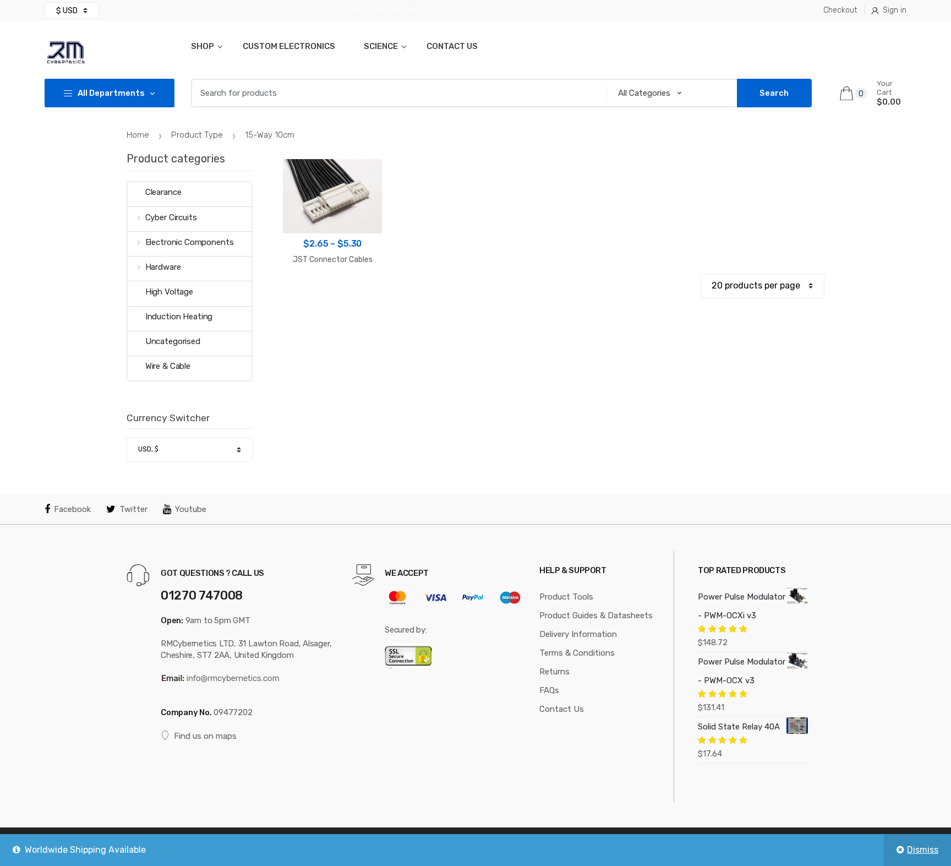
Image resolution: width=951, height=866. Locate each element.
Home (138, 135)
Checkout (840, 10)
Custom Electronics (289, 46)
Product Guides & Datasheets (596, 615)
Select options (333, 294)
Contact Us (452, 46)
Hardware (163, 267)
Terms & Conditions (577, 653)
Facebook (72, 509)
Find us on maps (205, 736)
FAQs (549, 690)
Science (381, 46)
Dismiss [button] (922, 850)
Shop (202, 46)
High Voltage (169, 292)
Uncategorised (172, 341)
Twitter (133, 509)
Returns (554, 672)
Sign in (894, 10)
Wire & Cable (167, 366)
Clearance (163, 192)
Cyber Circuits (171, 217)
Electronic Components (189, 242)
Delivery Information (578, 634)
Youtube (190, 509)
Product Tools (566, 597)
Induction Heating (178, 317)
